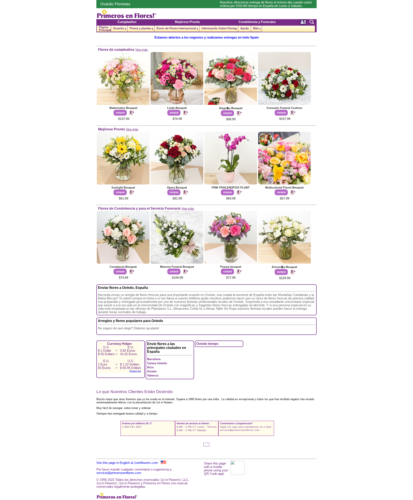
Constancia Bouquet (123, 266)
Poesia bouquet (230, 266)
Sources (135, 371)
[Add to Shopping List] (130, 113)
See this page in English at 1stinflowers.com (128, 462)
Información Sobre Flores (219, 28)
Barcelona (153, 359)
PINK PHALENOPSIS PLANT (231, 187)
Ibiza (150, 367)
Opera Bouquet (177, 187)
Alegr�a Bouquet (230, 108)
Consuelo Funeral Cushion (284, 108)
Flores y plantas (140, 28)
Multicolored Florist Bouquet (284, 187)
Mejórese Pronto (187, 22)
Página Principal (105, 29)
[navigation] (206, 28)
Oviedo (152, 371)
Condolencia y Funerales (257, 22)
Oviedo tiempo (207, 343)
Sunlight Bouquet (123, 187)
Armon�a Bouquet (284, 267)
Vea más (141, 49)
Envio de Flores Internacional (176, 28)
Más (256, 28)
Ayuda (244, 28)
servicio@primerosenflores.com (239, 430)
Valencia (152, 375)
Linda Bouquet (177, 108)
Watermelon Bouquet (123, 108)
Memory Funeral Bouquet (177, 266)
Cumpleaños (126, 22)
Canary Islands (157, 363)
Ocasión (118, 28)
